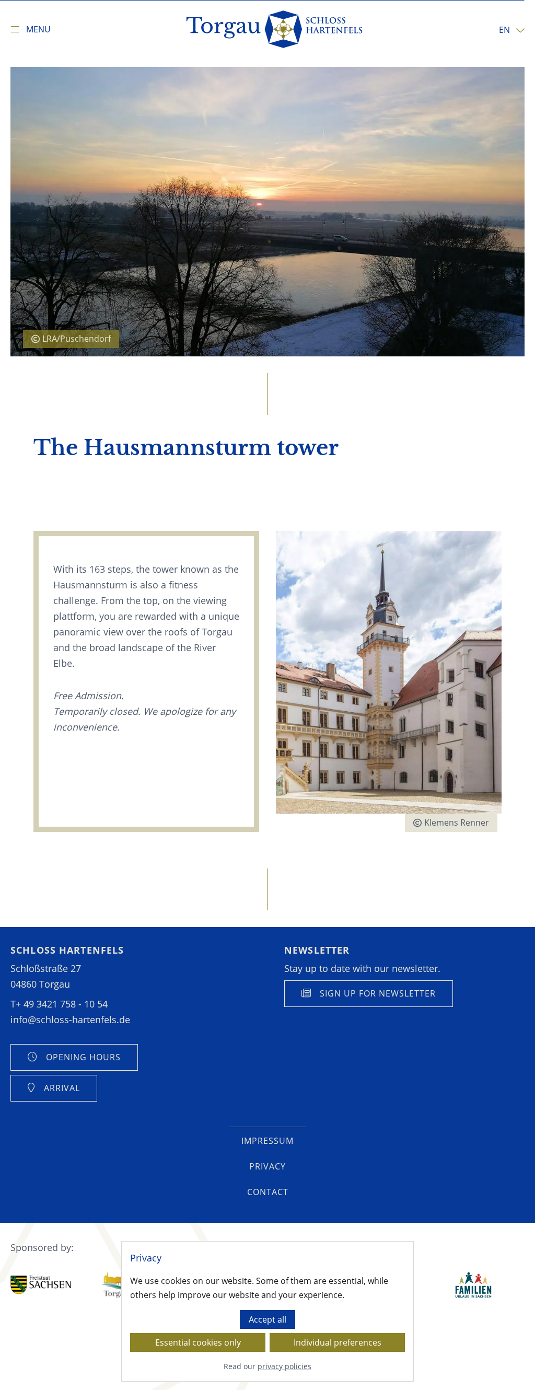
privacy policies (284, 1367)
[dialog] (267, 1311)
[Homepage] (275, 29)
